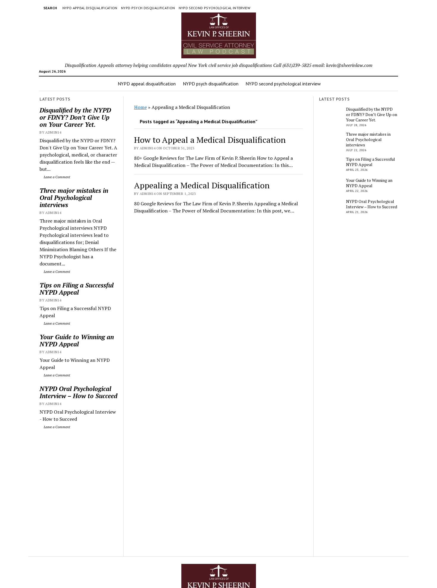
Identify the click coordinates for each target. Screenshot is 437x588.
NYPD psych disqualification (148, 8)
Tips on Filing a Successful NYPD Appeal (77, 289)
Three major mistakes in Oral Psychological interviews (74, 197)
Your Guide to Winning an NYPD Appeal (77, 340)
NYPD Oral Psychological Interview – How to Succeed (78, 392)
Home (140, 107)
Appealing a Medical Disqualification (202, 185)
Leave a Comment (56, 177)
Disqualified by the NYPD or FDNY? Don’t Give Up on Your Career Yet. (75, 117)
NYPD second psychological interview (215, 8)
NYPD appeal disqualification (89, 8)
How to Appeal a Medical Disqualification (210, 139)
